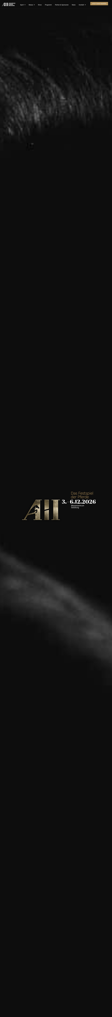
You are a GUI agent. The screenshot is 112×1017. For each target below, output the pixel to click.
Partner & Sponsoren (62, 5)
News (74, 5)
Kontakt (81, 5)
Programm (48, 5)
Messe (31, 5)
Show (40, 5)
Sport (22, 5)
